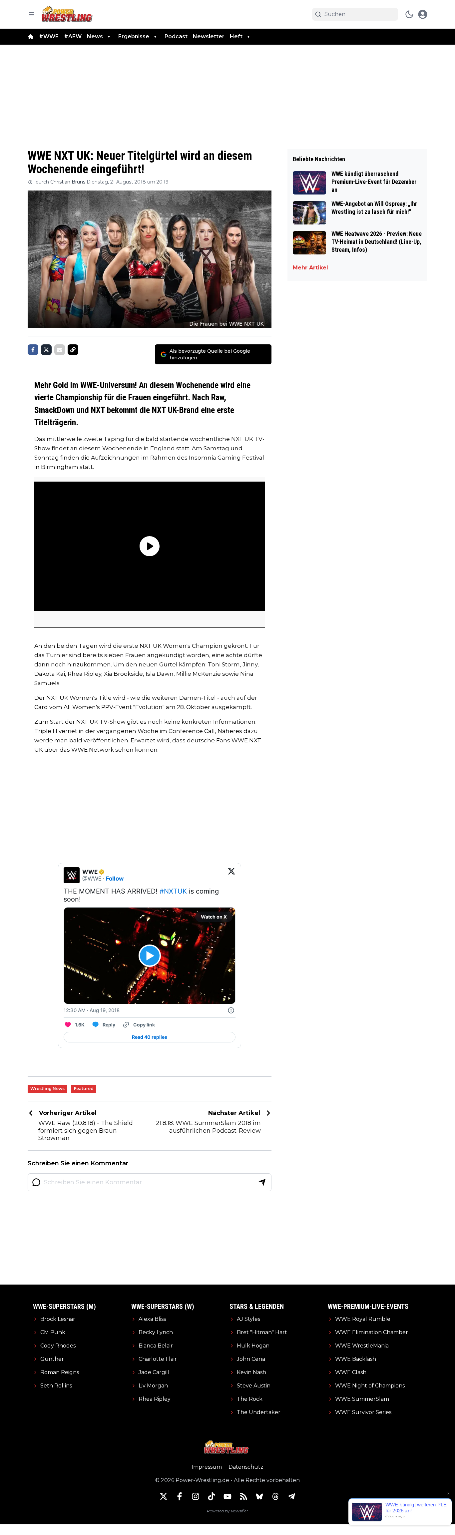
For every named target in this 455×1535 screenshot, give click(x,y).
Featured (84, 1088)
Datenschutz (245, 1467)
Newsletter (209, 36)
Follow (115, 878)
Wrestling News (47, 1088)
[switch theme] (409, 14)
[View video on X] (150, 956)
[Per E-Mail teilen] (59, 349)
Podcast (176, 36)
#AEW (73, 36)
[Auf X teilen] (46, 349)
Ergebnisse (133, 36)
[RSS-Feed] (243, 1496)
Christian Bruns (67, 182)
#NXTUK (173, 891)
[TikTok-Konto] (212, 1496)
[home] (31, 37)
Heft (236, 36)
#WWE (49, 36)
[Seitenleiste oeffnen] (32, 14)
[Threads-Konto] (275, 1496)
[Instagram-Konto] (196, 1496)
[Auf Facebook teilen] (33, 349)
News (95, 36)
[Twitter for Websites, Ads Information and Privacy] (231, 1010)
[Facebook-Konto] (180, 1496)
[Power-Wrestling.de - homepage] (68, 14)
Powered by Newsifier (227, 1510)
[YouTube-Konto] (227, 1496)
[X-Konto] (164, 1496)
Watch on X (214, 917)
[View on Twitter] (231, 875)
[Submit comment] (262, 1182)
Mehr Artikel (310, 267)
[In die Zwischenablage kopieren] (73, 349)
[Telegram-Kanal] (291, 1496)
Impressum (207, 1467)
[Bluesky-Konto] (259, 1496)
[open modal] (422, 14)
